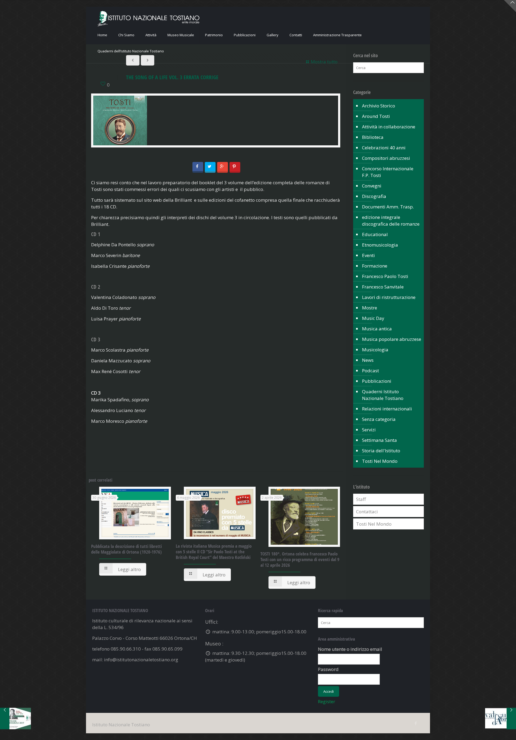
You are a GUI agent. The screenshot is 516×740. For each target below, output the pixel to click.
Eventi (368, 255)
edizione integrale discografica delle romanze (391, 220)
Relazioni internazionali (387, 409)
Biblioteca (373, 137)
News (368, 360)
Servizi (369, 430)
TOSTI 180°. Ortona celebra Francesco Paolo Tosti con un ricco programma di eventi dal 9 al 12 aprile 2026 (299, 559)
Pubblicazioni (376, 381)
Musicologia (375, 349)
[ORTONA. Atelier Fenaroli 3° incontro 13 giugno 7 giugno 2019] (15, 718)
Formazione (374, 266)
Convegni (371, 186)
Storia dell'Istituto (381, 450)
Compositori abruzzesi (386, 158)
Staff (361, 499)
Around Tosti (376, 116)
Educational (375, 234)
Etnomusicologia (380, 245)
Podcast (370, 370)
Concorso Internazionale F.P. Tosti (387, 171)
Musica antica (377, 329)
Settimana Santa (379, 440)
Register (326, 701)
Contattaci (367, 511)
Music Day (373, 318)
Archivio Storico (378, 106)
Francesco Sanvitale (383, 287)
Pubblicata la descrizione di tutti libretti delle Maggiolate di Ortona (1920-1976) (126, 549)
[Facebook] (415, 723)
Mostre (369, 308)
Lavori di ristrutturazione (388, 297)
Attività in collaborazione (388, 127)
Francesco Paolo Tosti (385, 276)
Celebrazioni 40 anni (384, 148)
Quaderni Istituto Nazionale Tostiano (382, 394)
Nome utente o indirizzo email (350, 649)
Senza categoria (379, 419)
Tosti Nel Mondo (379, 461)
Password (328, 669)
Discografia (374, 196)
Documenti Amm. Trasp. (388, 207)
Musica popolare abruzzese (391, 339)
